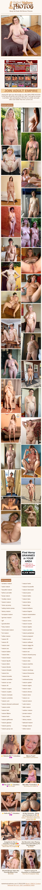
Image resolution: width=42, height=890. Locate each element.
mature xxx (25, 698)
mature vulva (26, 688)
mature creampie (6, 695)
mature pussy (26, 639)
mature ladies (26, 596)
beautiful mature (6, 590)
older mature (26, 707)
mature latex (26, 599)
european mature (7, 614)
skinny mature (26, 719)
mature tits (25, 676)
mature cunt (5, 701)
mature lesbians (27, 608)
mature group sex (7, 729)
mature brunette (6, 676)
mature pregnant (27, 636)
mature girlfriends (7, 719)
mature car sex (6, 682)
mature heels (26, 583)
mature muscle (27, 623)
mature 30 (4, 639)
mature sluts (26, 661)
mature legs (26, 605)
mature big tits (6, 661)
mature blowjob (6, 670)
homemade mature (7, 630)
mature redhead (27, 642)
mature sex (26, 651)
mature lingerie (27, 611)
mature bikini (5, 664)
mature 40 (4, 642)
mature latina (26, 602)
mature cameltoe (6, 679)
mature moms (26, 620)
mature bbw (5, 654)
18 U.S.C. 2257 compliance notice (23, 885)
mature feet (5, 710)
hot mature (5, 633)
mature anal (5, 645)
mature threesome (28, 673)
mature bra (5, 673)
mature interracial (28, 590)
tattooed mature (27, 722)
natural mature (27, 701)
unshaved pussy (27, 679)
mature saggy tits (27, 645)
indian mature (5, 636)
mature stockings (27, 670)
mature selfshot (27, 648)
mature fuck (5, 716)
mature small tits (27, 664)
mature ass (5, 648)
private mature (27, 713)
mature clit (4, 685)
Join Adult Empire (21, 91)
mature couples (6, 691)
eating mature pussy (7, 608)
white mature (26, 729)
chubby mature (6, 599)
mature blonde (6, 667)
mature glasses (6, 722)
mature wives (26, 695)
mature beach (5, 657)
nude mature (26, 704)
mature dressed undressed (10, 704)
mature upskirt (27, 682)
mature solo (26, 667)
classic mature (6, 602)
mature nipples (27, 627)
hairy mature (5, 627)
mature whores (27, 691)
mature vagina (27, 685)
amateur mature (6, 583)
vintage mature (27, 726)
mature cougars (6, 688)
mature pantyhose (28, 633)
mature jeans (26, 593)
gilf (2, 620)
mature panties (27, 630)
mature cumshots (7, 698)
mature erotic (5, 707)
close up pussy (6, 605)
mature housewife (28, 586)
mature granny (6, 726)
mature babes (5, 651)
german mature (6, 617)
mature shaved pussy (29, 654)
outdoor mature (27, 710)
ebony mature (5, 611)
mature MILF (26, 617)
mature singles (27, 657)
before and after (6, 593)
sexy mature (26, 716)
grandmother (5, 623)
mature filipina (6, 713)
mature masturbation (29, 614)
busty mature (5, 596)
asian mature (5, 586)
